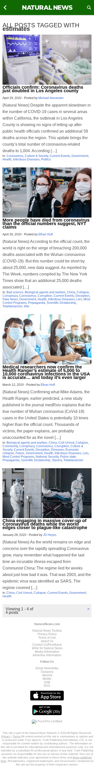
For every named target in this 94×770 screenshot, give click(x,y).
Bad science (15, 292)
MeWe (47, 679)
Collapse (83, 292)
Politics (46, 159)
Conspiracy (10, 296)
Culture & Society (36, 156)
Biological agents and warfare (45, 292)
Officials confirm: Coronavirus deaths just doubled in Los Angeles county (43, 89)
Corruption (45, 296)
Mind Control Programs (18, 456)
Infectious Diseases (26, 159)
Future (20, 453)
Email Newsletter (47, 668)
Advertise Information (47, 655)
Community (10, 446)
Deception (82, 296)
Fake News (10, 299)
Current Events (60, 156)
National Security (47, 456)
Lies (79, 299)
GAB (47, 682)
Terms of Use (47, 637)
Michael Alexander (51, 98)
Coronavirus (15, 156)
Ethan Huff (45, 234)
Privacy (6, 736)
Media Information (47, 651)
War (26, 306)
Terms (17, 736)
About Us (47, 641)
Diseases (57, 449)
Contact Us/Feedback (47, 644)
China (71, 292)
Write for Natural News (47, 648)
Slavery (57, 460)
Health (7, 159)
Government (79, 156)
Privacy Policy (47, 634)
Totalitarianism (12, 306)
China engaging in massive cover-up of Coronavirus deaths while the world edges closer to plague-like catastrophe (45, 524)
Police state (68, 456)
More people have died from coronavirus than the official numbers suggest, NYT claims (46, 224)
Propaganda (36, 303)
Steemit (47, 675)
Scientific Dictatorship (61, 303)
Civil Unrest (66, 442)
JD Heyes (49, 535)
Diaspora (47, 671)
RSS (47, 686)
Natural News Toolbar (47, 630)
